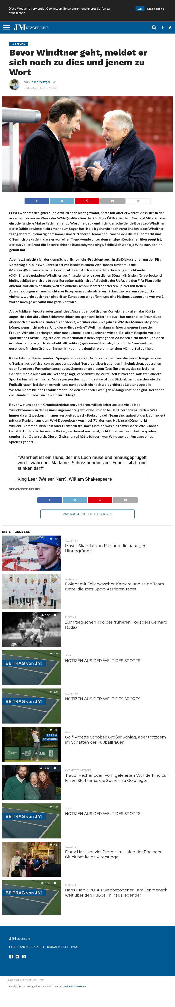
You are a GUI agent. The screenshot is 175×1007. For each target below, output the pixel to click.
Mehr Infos (155, 8)
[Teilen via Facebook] (37, 200)
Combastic (68, 986)
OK (140, 8)
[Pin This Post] (87, 200)
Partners (81, 986)
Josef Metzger (40, 82)
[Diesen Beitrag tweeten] (62, 200)
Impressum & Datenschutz (25, 980)
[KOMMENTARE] (137, 200)
